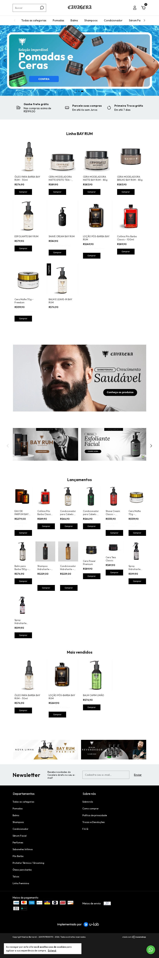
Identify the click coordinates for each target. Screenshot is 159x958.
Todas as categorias (33, 20)
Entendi (52, 950)
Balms (74, 20)
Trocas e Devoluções (93, 822)
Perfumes (18, 842)
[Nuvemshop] (134, 937)
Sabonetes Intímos (23, 849)
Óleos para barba (22, 869)
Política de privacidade (94, 815)
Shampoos (91, 20)
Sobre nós (87, 801)
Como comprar (90, 808)
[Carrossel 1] (79, 378)
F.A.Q (85, 828)
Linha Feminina (21, 883)
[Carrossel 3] (79, 60)
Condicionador (113, 20)
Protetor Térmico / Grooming (28, 862)
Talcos (16, 876)
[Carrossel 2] (113, 444)
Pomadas (58, 20)
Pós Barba (18, 856)
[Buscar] (41, 8)
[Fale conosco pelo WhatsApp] (150, 949)
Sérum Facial (136, 20)
